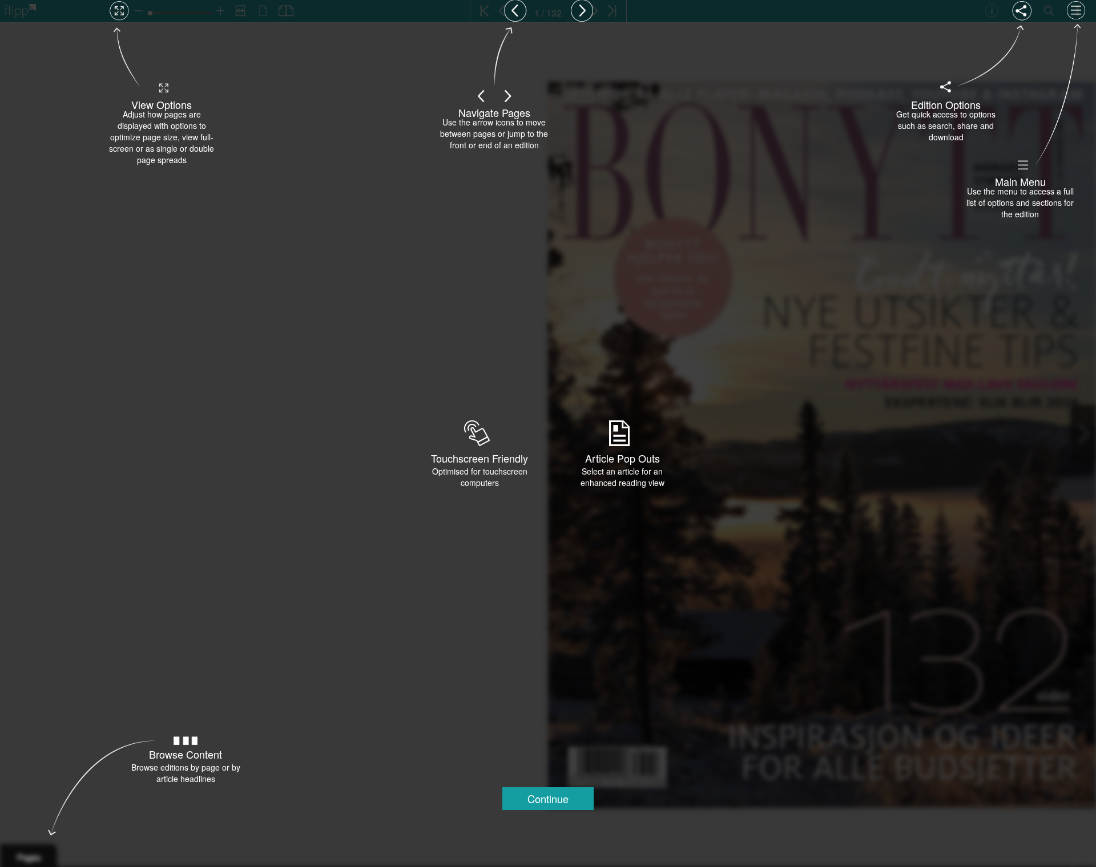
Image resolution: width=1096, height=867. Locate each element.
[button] (548, 798)
